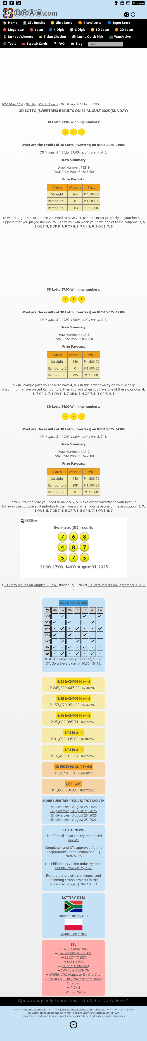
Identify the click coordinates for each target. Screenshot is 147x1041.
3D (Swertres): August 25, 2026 (73, 819)
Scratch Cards (37, 44)
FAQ (61, 44)
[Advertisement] (73, 75)
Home (12, 23)
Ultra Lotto (64, 23)
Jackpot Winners (20, 37)
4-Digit (59, 30)
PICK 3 (75, 987)
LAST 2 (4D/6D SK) (75, 966)
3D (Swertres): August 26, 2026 (73, 815)
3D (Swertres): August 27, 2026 (73, 811)
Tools (12, 44)
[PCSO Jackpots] (116, 3)
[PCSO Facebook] (12, 4)
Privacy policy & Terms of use (77, 1009)
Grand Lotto (92, 23)
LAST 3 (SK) (75, 961)
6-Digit (80, 30)
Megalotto (16, 30)
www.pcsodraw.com (35, 1009)
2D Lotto (126, 30)
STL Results (36, 23)
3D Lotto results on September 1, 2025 (117, 585)
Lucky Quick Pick (90, 37)
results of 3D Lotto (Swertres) (67, 145)
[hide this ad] (73, 1039)
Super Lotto (121, 23)
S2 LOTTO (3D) (75, 957)
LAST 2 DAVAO (75, 992)
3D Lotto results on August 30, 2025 (31, 585)
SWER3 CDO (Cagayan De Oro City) (75, 974)
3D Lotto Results (48, 104)
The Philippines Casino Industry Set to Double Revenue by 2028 (74, 865)
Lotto (39, 30)
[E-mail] (128, 3)
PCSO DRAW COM (12, 104)
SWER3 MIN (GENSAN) (75, 953)
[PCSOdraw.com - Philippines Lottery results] (32, 17)
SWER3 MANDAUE (75, 949)
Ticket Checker (55, 37)
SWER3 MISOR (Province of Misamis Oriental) (75, 981)
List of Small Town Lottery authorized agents (73, 838)
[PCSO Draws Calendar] (122, 3)
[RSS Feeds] (19, 4)
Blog (79, 44)
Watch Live (122, 37)
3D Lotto (102, 30)
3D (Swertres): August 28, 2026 (73, 807)
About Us (100, 1009)
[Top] (73, 1028)
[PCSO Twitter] (5, 4)
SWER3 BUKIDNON (75, 970)
